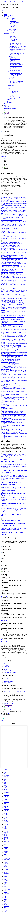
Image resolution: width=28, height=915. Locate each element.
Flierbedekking (10, 85)
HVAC (8, 101)
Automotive (13, 21)
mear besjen (3, 156)
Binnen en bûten (14, 91)
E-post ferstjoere (5, 716)
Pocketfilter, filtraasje (15, 82)
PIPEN (8, 99)
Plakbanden (13, 67)
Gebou (11, 19)
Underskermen (13, 42)
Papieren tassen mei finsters (16, 64)
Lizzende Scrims (11, 18)
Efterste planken (14, 39)
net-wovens (10, 78)
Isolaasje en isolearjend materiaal (18, 75)
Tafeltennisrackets (14, 94)
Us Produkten (7, 16)
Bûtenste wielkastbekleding (16, 43)
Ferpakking (9, 56)
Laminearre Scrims (11, 29)
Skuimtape (12, 68)
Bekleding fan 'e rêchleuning (17, 53)
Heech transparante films (16, 66)
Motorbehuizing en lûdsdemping (18, 46)
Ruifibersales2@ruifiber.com (20, 691)
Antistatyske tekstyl (15, 80)
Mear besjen (7, 129)
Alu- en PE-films (14, 77)
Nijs (5, 105)
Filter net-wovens (14, 22)
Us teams (6, 104)
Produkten (6, 665)
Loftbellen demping (15, 63)
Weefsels (12, 84)
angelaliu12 (3, 720)
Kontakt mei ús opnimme (10, 108)
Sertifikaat (6, 106)
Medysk (12, 26)
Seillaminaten (13, 92)
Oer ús (5, 14)
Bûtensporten (13, 23)
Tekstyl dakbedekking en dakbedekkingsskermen (16, 73)
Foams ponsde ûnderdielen (16, 45)
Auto (11, 52)
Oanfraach (6, 33)
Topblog (9, 713)
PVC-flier (12, 87)
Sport (8, 90)
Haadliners (12, 40)
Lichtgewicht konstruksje (13, 47)
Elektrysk (12, 25)
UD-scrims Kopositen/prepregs (17, 49)
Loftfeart (12, 50)
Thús (5, 12)
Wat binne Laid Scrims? (9, 15)
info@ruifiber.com (8, 691)
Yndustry (12, 28)
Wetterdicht (9, 102)
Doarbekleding (13, 38)
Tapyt (8, 88)
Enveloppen (13, 57)
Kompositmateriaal (11, 30)
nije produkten (10, 32)
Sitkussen (12, 36)
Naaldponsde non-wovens (16, 81)
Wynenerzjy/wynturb (15, 54)
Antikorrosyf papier (15, 61)
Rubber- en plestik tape (15, 70)
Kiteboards (12, 95)
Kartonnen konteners (15, 59)
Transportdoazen (14, 60)
